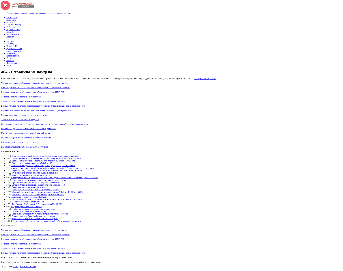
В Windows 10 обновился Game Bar (28, 202)
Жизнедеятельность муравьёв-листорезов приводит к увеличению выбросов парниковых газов (44, 124)
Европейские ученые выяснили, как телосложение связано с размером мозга (36, 110)
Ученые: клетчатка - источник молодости (20, 119)
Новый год (11, 53)
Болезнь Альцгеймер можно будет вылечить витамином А (27, 138)
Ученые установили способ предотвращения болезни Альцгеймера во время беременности (43, 106)
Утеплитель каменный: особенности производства (35, 218)
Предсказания (12, 56)
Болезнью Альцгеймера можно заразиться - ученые (24, 147)
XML (15, 266)
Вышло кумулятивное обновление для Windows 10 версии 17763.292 (32, 92)
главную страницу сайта (205, 78)
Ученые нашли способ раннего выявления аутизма (24, 115)
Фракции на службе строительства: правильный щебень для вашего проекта (46, 221)
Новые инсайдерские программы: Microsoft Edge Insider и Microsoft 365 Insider (47, 199)
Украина (10, 60)
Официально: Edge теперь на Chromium (29, 197)
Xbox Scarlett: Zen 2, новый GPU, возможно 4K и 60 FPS (36, 204)
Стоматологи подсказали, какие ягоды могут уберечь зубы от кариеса (33, 101)
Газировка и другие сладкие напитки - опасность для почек (28, 128)
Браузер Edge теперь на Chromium (26, 206)
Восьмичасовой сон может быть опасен (19, 142)
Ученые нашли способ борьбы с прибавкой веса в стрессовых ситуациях (39, 13)
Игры (9, 65)
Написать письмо (28, 266)
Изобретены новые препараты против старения (33, 209)
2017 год (10, 41)
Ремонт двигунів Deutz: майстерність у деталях (33, 216)
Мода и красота (13, 51)
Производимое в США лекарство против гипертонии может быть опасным (35, 87)
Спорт (9, 58)
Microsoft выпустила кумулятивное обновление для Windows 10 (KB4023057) (47, 192)
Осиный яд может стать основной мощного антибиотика (38, 194)
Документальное (14, 48)
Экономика (11, 63)
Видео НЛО (11, 46)
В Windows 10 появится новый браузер (28, 211)
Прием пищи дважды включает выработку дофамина (25, 133)
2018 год (10, 44)
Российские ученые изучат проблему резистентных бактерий (40, 214)
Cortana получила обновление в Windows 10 (21, 97)
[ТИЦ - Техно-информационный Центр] (17, 9)
